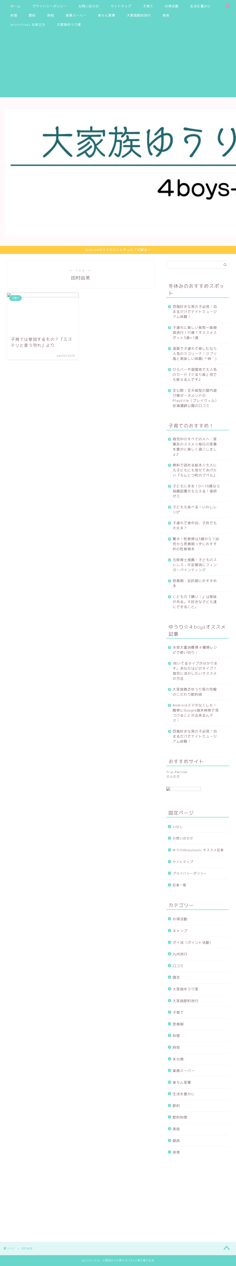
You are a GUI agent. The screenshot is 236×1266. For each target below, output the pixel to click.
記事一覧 (179, 885)
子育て (148, 6)
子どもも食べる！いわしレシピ (195, 510)
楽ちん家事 (106, 15)
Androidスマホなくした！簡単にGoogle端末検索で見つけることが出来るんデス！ (196, 713)
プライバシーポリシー (49, 6)
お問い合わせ (88, 6)
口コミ (178, 965)
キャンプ (180, 930)
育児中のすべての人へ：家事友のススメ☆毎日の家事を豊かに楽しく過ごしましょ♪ (195, 447)
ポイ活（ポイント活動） (193, 942)
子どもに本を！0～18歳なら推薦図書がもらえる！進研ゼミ (196, 491)
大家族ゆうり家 (69, 25)
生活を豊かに (200, 6)
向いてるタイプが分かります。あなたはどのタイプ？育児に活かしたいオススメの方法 (195, 671)
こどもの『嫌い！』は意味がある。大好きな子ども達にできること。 (195, 601)
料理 (13, 15)
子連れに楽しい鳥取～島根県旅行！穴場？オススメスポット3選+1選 (195, 332)
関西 (176, 1140)
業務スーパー (76, 15)
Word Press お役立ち (27, 25)
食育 (176, 1152)
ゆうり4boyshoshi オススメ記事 (198, 850)
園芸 (176, 977)
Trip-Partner (177, 772)
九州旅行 (180, 954)
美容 (165, 15)
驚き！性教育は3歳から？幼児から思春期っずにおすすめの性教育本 (196, 543)
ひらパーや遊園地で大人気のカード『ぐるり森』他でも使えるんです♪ (195, 374)
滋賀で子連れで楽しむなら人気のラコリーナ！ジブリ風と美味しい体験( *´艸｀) (195, 353)
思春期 (178, 1024)
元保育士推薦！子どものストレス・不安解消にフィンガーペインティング (195, 564)
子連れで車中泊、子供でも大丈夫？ (195, 525)
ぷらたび (173, 776)
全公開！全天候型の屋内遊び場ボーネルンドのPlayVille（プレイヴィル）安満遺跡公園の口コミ (195, 398)
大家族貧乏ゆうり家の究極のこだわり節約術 (195, 692)
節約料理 (180, 1117)
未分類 (178, 1059)
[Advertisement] (118, 65)
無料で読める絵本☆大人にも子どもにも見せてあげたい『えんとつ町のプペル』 (195, 470)
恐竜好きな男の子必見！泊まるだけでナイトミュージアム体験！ (195, 311)
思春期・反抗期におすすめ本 (195, 583)
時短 (50, 15)
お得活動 (172, 6)
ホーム (15, 6)
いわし (178, 826)
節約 (32, 15)
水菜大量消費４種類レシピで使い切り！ (195, 650)
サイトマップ (121, 6)
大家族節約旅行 (139, 15)
